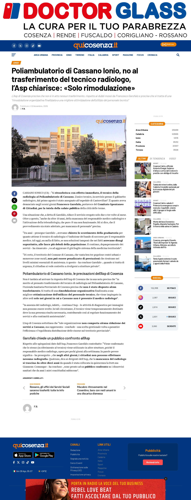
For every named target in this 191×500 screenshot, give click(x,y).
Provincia (57, 55)
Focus (140, 55)
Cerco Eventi (76, 463)
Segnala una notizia (79, 458)
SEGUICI (172, 298)
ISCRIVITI (171, 326)
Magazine (128, 55)
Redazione (75, 450)
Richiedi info (152, 462)
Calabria (103, 55)
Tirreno (79, 55)
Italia (91, 55)
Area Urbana (41, 55)
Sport (115, 55)
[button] (163, 44)
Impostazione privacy (80, 474)
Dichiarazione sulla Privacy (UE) (79, 469)
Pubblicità (75, 454)
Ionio (69, 55)
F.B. (23, 108)
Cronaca (152, 55)
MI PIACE (171, 288)
